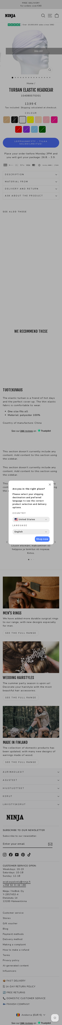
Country (19, 513)
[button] (50, 485)
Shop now (42, 539)
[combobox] (25, 519)
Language (20, 525)
